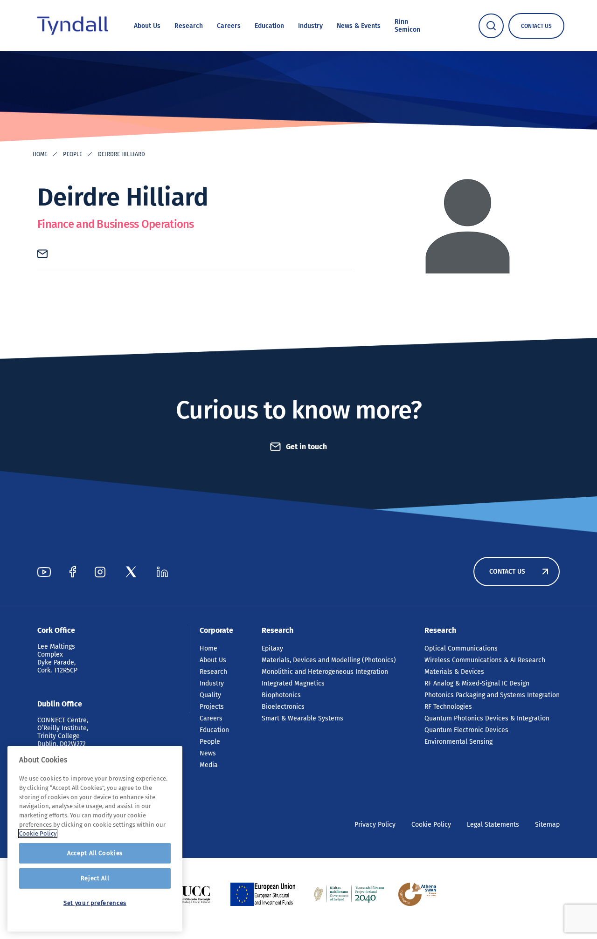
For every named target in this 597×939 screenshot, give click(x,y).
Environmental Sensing (458, 742)
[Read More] (188, 894)
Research (188, 26)
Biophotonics (281, 695)
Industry (310, 26)
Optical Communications (461, 648)
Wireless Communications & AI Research (484, 660)
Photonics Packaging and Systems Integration (492, 695)
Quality (210, 695)
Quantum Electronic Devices (466, 730)
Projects (212, 707)
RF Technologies (448, 707)
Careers (229, 26)
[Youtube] (44, 572)
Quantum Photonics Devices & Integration (486, 718)
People (72, 154)
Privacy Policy (375, 825)
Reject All (95, 878)
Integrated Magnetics (293, 683)
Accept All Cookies (95, 853)
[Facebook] (72, 572)
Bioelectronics (283, 707)
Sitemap (547, 825)
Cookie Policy (431, 825)
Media (209, 765)
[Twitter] (131, 572)
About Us (147, 26)
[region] (94, 839)
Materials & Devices (454, 672)
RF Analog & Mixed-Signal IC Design (476, 683)
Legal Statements (493, 825)
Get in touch (306, 446)
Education (269, 26)
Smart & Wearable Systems (302, 718)
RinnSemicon (407, 26)
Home (40, 154)
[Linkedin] (162, 572)
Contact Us (507, 572)
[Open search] (491, 26)
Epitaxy (272, 648)
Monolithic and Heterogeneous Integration (325, 672)
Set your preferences (94, 902)
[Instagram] (100, 572)
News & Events (359, 26)
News (208, 753)
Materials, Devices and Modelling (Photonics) (329, 660)
